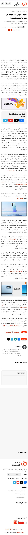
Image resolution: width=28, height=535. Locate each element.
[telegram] (5, 120)
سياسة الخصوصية (20, 497)
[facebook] (21, 120)
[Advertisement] (14, 47)
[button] (19, 339)
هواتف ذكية (8, 332)
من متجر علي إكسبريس (16, 271)
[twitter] (16, 120)
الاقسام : (25, 474)
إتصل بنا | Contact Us (19, 494)
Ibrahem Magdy (20, 532)
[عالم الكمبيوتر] (20, 4)
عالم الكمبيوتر (8, 529)
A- (9, 30)
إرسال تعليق (21, 373)
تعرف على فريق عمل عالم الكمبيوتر (16, 491)
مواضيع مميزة (14, 11)
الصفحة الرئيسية (23, 11)
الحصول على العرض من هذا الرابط (11, 325)
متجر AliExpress (12, 239)
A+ (11, 30)
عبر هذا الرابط (11, 170)
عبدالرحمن (20, 27)
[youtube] (10, 120)
